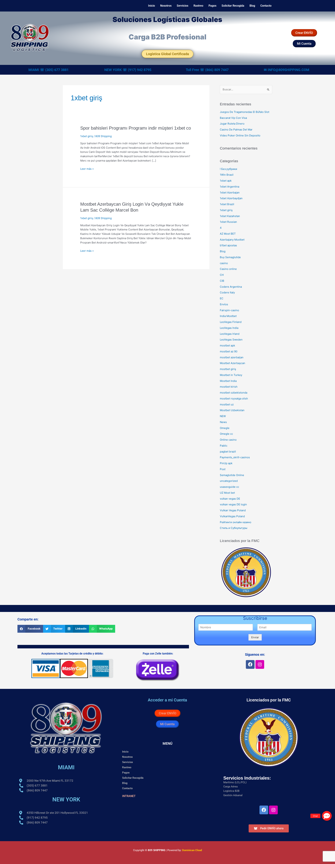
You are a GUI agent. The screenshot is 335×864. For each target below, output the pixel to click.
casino (224, 263)
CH (222, 274)
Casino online (228, 269)
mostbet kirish (228, 386)
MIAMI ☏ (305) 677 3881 (48, 70)
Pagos (212, 5)
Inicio (151, 5)
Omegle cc (226, 433)
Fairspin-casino (229, 310)
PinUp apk (226, 463)
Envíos (224, 304)
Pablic (223, 445)
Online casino (228, 439)
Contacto (265, 5)
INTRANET (129, 796)
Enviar (255, 637)
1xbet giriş (86, 136)
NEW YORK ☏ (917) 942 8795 (127, 70)
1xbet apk (226, 180)
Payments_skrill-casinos (235, 457)
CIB (222, 280)
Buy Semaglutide (230, 257)
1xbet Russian (228, 221)
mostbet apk (227, 345)
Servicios (182, 5)
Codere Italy (227, 292)
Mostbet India (228, 381)
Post (222, 469)
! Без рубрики (228, 169)
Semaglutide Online (232, 475)
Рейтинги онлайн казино (235, 522)
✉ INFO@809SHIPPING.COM (286, 70)
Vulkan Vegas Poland (233, 510)
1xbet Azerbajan (230, 192)
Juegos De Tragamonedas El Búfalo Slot (244, 112)
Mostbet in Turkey (231, 375)
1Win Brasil (226, 174)
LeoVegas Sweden (231, 339)
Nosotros (166, 5)
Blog (252, 5)
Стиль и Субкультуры (233, 528)
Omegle (224, 428)
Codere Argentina (231, 286)
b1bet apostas (228, 245)
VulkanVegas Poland (232, 516)
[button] (30, 629)
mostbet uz (227, 404)
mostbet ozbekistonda (233, 392)
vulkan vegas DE (230, 498)
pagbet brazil (228, 451)
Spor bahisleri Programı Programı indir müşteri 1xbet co (135, 128)
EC (221, 298)
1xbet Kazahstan (230, 216)
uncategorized (229, 481)
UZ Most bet (227, 492)
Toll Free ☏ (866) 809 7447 (207, 70)
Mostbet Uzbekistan (232, 410)
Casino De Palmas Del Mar (236, 129)
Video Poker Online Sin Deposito (240, 135)
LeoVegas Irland (229, 333)
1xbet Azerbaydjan (231, 198)
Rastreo (198, 5)
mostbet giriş (228, 369)
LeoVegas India (229, 328)
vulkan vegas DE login (233, 504)
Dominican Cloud (191, 850)
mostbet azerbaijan (231, 357)
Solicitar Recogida (233, 5)
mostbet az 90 (228, 351)
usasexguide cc (229, 486)
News (223, 422)
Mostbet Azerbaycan (232, 363)
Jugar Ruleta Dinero (232, 123)
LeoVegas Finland (230, 322)
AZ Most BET (228, 233)
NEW (223, 416)
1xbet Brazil (227, 204)
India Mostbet (228, 316)
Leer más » (87, 168)
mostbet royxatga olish (234, 398)
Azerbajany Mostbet (232, 239)
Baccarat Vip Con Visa (233, 117)
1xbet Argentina (229, 186)
